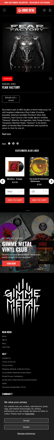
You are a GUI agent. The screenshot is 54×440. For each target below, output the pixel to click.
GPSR (4, 384)
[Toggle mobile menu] (4, 10)
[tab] (20, 207)
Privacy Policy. (29, 413)
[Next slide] (51, 181)
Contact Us (6, 358)
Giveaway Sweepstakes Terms (14, 387)
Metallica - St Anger (15, 179)
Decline (26, 427)
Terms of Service (9, 362)
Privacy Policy (7, 365)
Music (4, 336)
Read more (6, 134)
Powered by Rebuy (27, 210)
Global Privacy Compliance (12, 376)
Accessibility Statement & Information (16, 373)
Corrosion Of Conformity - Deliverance (39, 180)
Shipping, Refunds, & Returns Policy (16, 369)
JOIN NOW (11, 263)
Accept (26, 421)
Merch (4, 340)
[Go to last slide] (2, 181)
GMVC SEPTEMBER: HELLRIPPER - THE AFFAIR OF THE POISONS (27, 2)
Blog (4, 343)
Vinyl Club (6, 347)
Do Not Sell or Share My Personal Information (19, 380)
